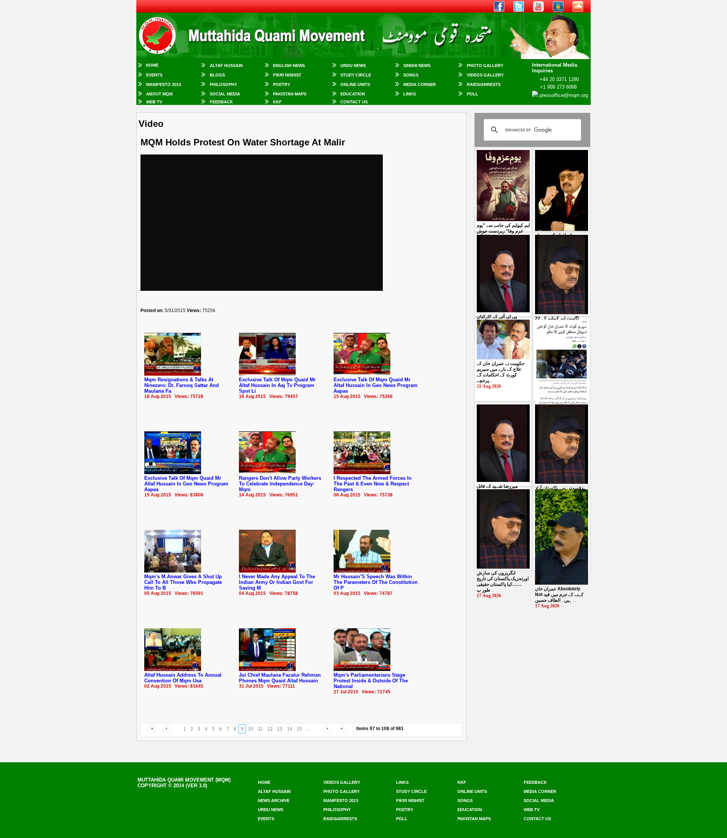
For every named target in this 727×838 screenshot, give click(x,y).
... (503, 231)
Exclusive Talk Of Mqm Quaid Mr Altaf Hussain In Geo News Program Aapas (376, 385)
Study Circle (355, 75)
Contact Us (354, 102)
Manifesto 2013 (163, 84)
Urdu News (353, 65)
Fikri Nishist (287, 75)
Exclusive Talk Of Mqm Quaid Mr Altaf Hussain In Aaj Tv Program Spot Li (277, 385)
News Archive (274, 800)
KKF (277, 102)
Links (409, 94)
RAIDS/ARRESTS (484, 84)
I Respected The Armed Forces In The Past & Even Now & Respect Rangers (373, 483)
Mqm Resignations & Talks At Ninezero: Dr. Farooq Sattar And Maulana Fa (181, 385)
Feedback (221, 102)
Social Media (225, 94)
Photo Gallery (485, 65)
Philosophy (223, 84)
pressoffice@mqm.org (564, 95)
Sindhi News (417, 65)
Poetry (281, 84)
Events (154, 75)
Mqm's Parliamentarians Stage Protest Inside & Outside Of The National (371, 680)
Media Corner (419, 84)
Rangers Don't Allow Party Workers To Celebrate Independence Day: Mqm (280, 483)
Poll (472, 94)
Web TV (154, 102)
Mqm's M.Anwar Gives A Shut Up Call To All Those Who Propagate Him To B (183, 582)
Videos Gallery (485, 75)
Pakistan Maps (289, 94)
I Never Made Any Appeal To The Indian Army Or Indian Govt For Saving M (277, 582)
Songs (410, 75)
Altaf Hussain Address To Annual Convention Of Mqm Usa (183, 678)
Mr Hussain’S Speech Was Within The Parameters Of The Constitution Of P (376, 582)
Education (352, 94)
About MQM (159, 94)
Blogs (217, 75)
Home (152, 65)
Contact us (537, 818)
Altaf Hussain (226, 65)
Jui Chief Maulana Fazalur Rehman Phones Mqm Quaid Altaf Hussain (280, 678)
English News (289, 65)
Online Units (355, 84)
